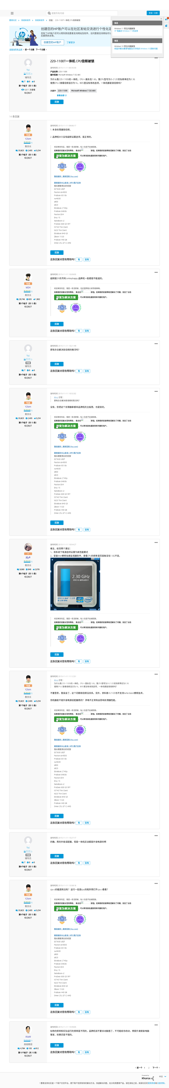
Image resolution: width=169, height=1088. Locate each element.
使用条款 (151, 1083)
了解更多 (71, 42)
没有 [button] (87, 259)
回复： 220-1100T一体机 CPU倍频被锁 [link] (64, 20)
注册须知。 (161, 1083)
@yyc (56, 397)
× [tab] (161, 18)
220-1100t (62, 90)
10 (21, 1052)
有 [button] (79, 259)
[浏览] (11, 13)
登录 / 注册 (153, 13)
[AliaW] (28, 1029)
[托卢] (28, 547)
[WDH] (28, 277)
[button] (156, 58)
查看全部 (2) (62, 95)
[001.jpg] (75, 584)
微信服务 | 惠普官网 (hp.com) (66, 176)
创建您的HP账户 (52, 42)
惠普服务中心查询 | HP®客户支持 (67, 183)
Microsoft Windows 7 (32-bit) (83, 90)
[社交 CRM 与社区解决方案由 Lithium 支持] (148, 1077)
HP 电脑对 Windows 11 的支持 (126, 31)
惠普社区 (13, 20)
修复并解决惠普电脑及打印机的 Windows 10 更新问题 (136, 48)
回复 (57, 101)
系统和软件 (25, 20)
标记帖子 (28, 93)
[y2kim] (28, 128)
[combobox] (82, 13)
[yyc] (28, 63)
